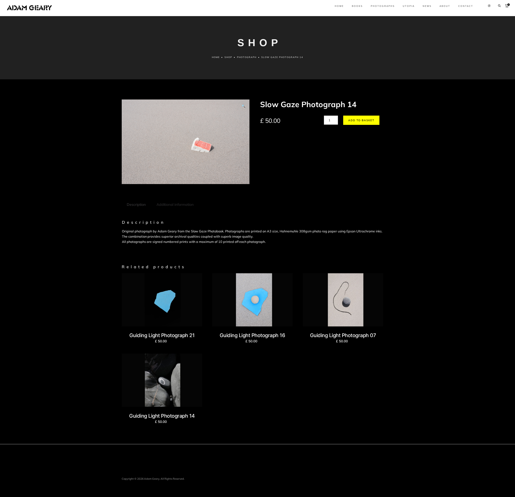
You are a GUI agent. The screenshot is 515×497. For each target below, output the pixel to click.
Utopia (409, 6)
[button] (243, 106)
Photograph (246, 57)
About (445, 6)
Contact (465, 6)
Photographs (383, 6)
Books (357, 6)
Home (339, 6)
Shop (228, 57)
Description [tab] (136, 204)
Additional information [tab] (175, 204)
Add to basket (361, 120)
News (427, 6)
